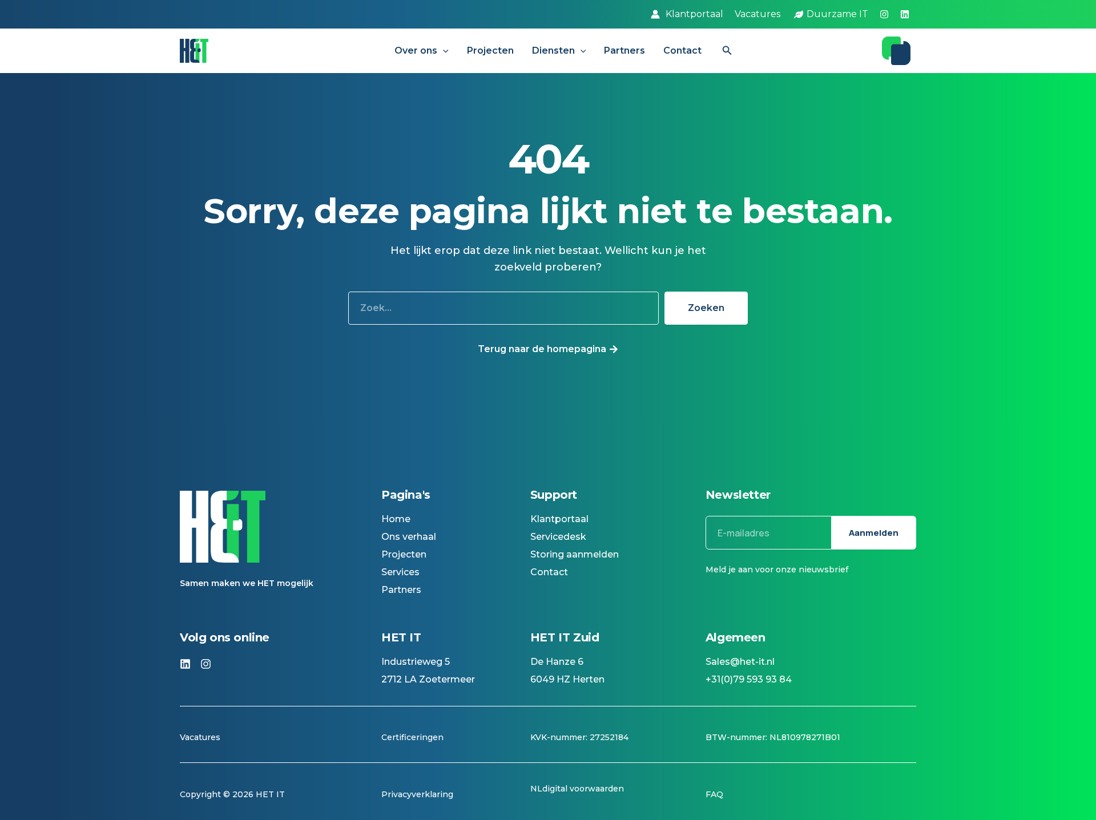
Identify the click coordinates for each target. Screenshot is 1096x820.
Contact (682, 50)
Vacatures (201, 737)
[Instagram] (884, 14)
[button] (443, 50)
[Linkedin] (904, 14)
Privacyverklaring (417, 794)
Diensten (553, 50)
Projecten (490, 50)
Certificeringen (412, 737)
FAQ (714, 794)
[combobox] (503, 308)
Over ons (415, 50)
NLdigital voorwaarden (577, 788)
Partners (624, 50)
